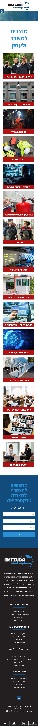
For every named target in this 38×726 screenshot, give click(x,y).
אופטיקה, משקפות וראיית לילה (19, 614)
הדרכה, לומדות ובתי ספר (18, 633)
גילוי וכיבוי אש (18, 662)
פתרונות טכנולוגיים (19, 636)
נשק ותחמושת (19, 620)
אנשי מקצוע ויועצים (18, 643)
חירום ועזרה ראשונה (18, 656)
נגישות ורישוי (19, 640)
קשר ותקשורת (19, 617)
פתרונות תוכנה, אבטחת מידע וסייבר (19, 659)
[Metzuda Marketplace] (19, 5)
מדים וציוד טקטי (18, 611)
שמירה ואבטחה (19, 665)
